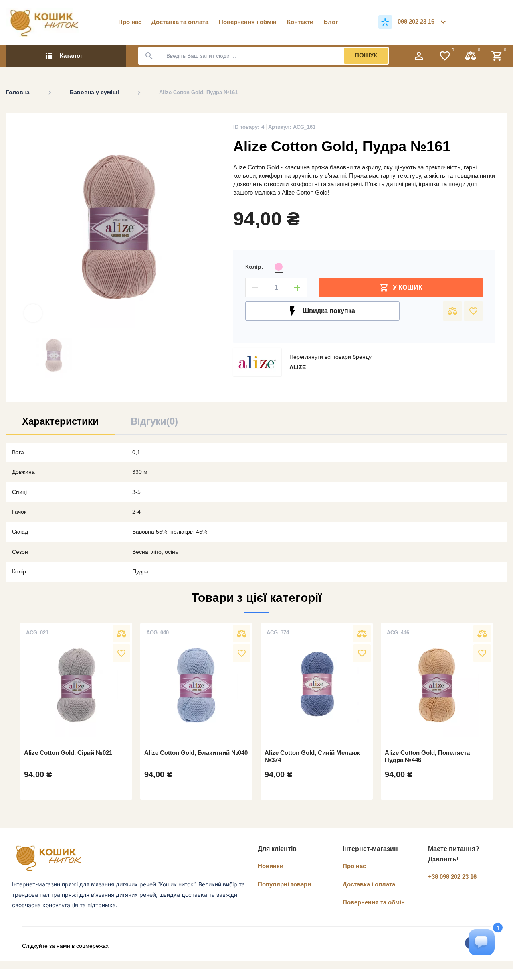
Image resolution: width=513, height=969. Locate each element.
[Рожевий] (279, 267)
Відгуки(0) (154, 421)
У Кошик (400, 288)
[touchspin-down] (255, 287)
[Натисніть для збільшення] (33, 313)
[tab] (60, 424)
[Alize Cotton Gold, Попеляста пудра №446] (437, 685)
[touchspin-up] (297, 287)
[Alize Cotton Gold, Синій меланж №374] (317, 685)
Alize (297, 367)
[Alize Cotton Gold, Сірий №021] (76, 685)
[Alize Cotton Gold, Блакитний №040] (196, 685)
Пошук (366, 55)
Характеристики (60, 421)
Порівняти (452, 311)
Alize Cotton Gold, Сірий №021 (68, 752)
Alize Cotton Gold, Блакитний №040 (196, 752)
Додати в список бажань (473, 311)
